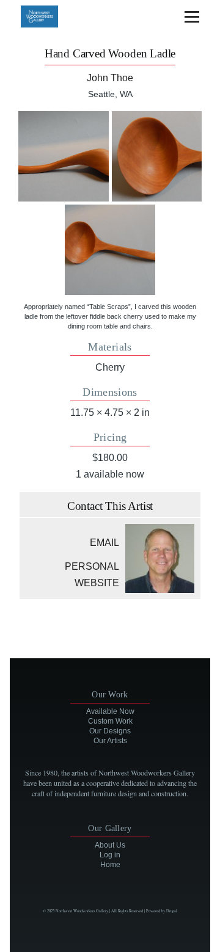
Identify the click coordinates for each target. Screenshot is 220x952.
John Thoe (110, 78)
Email (104, 542)
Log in (110, 855)
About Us (110, 845)
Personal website (92, 574)
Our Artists (110, 740)
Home (110, 864)
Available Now (110, 711)
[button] (63, 156)
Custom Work (110, 721)
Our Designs (110, 731)
